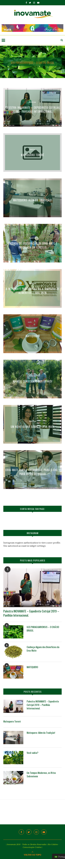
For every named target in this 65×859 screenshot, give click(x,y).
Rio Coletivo (53, 844)
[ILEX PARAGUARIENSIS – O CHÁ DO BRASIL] (13, 631)
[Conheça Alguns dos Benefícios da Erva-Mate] (13, 652)
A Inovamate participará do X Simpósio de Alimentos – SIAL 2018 (33, 291)
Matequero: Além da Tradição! (32, 200)
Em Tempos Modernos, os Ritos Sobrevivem (41, 774)
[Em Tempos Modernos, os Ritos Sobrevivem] (13, 777)
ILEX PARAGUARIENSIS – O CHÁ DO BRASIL (32, 62)
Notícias (32, 102)
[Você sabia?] (13, 757)
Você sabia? (32, 752)
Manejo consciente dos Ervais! (32, 381)
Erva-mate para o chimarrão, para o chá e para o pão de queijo (32, 472)
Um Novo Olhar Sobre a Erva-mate (32, 427)
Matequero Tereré (32, 155)
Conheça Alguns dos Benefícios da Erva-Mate (43, 648)
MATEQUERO (33, 336)
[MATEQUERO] (13, 672)
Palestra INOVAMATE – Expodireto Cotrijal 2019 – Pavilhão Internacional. (32, 110)
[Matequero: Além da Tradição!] (13, 737)
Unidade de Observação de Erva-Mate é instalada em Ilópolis (32, 245)
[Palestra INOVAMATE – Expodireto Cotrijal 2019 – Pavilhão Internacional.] (32, 587)
